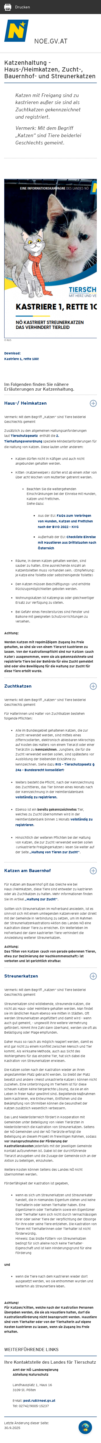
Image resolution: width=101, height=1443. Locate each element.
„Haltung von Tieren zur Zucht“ (54, 852)
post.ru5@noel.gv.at (39, 1400)
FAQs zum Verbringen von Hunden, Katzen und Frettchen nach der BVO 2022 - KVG (65, 521)
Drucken (22, 7)
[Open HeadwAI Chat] (85, 1427)
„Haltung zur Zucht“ (41, 899)
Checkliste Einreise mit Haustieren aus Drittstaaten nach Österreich (67, 542)
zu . (36, 797)
